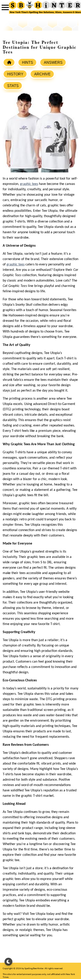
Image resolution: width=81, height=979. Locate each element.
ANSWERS (53, 62)
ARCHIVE (42, 74)
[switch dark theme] (8, 962)
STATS (13, 86)
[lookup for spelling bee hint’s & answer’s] (9, 62)
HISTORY (15, 74)
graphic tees (29, 184)
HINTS (27, 62)
